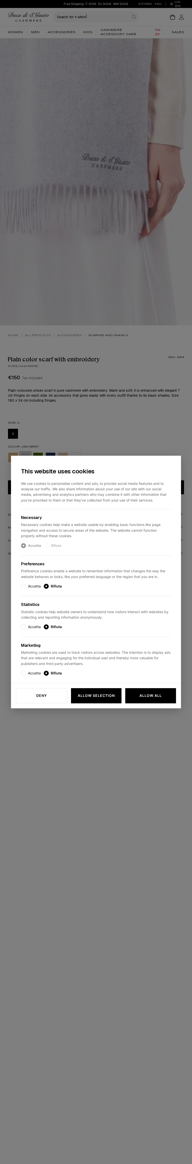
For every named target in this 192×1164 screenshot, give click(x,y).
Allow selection (96, 696)
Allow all (151, 696)
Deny (41, 696)
